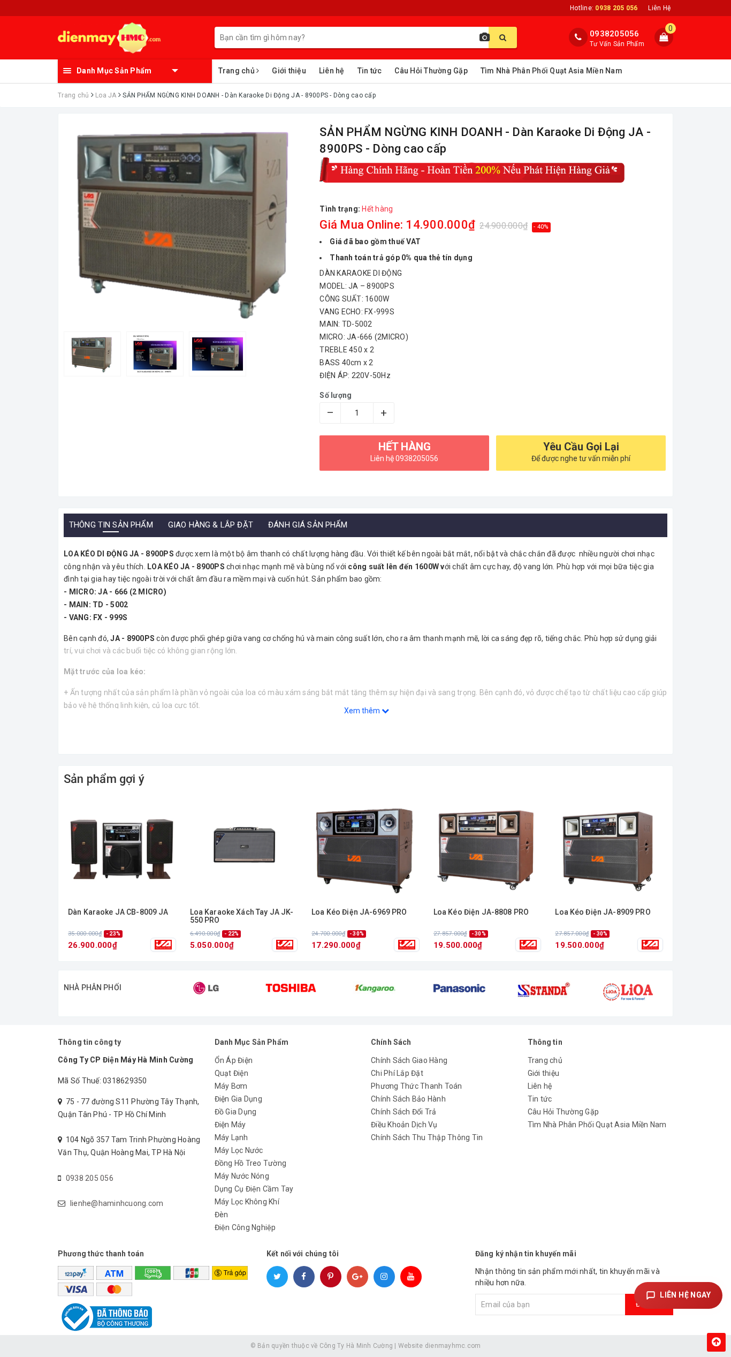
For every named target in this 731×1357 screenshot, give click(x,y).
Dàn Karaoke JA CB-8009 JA (118, 912)
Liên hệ (332, 70)
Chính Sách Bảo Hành (408, 1099)
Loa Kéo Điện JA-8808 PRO (481, 912)
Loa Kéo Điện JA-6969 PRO (359, 912)
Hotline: (603, 8)
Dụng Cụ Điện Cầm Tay (254, 1189)
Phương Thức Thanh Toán (416, 1086)
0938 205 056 (89, 1178)
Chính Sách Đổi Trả (404, 1111)
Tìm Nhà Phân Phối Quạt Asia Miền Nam (551, 70)
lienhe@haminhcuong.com (117, 1203)
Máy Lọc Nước (239, 1150)
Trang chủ (237, 70)
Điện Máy (230, 1124)
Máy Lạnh (231, 1137)
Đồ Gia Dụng (236, 1111)
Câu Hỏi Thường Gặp (431, 70)
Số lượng (335, 395)
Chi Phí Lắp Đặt (397, 1073)
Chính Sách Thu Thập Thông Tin (427, 1137)
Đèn (222, 1214)
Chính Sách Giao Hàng (409, 1060)
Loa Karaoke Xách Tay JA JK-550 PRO (242, 916)
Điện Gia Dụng (238, 1099)
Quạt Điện (231, 1073)
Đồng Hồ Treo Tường (251, 1163)
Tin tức (369, 70)
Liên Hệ (659, 8)
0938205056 (614, 34)
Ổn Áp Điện (234, 1060)
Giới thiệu (289, 70)
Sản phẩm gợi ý (104, 779)
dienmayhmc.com (453, 1346)
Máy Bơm (231, 1086)
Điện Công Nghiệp (245, 1227)
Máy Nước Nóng (242, 1176)
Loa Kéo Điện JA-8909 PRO (602, 912)
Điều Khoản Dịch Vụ (404, 1124)
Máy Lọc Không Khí (247, 1201)
